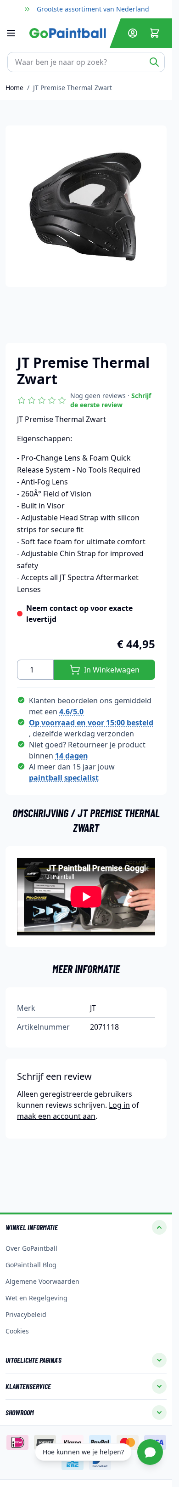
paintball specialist (64, 778)
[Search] (154, 62)
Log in (119, 1105)
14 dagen (71, 756)
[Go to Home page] (67, 33)
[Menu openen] (16, 33)
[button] (86, 400)
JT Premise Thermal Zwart (72, 87)
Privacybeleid (26, 1314)
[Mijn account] (133, 33)
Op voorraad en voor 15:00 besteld (91, 723)
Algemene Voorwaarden (42, 1281)
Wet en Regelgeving (36, 1297)
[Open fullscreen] (86, 206)
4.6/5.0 (71, 711)
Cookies (17, 1331)
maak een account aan (56, 1116)
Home (14, 87)
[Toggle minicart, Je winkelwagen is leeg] (155, 33)
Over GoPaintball (31, 1248)
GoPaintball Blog (31, 1264)
